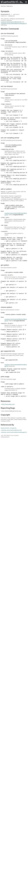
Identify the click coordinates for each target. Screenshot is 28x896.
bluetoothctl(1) (5, 428)
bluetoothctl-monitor (12, 1)
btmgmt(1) (13, 428)
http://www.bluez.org (8, 404)
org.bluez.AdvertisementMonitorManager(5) (14, 23)
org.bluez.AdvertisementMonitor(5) (11, 22)
